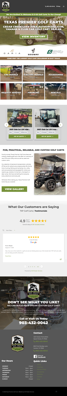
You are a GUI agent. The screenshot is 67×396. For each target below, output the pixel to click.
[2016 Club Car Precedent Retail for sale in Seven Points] (47, 118)
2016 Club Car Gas (44, 129)
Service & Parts (41, 369)
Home (39, 364)
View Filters (9, 230)
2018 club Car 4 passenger (19, 129)
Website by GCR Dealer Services (26, 391)
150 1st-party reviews (38, 224)
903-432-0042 (33, 322)
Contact (39, 376)
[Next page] (42, 266)
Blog (38, 379)
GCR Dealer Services (36, 270)
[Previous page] (25, 266)
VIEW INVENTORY (33, 36)
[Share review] (61, 259)
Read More (8, 256)
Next (60, 125)
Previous (6, 125)
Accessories (40, 372)
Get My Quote (19, 136)
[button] (56, 391)
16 (38, 266)
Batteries (40, 374)
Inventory (40, 367)
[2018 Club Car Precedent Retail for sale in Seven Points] (19, 118)
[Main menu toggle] (63, 6)
